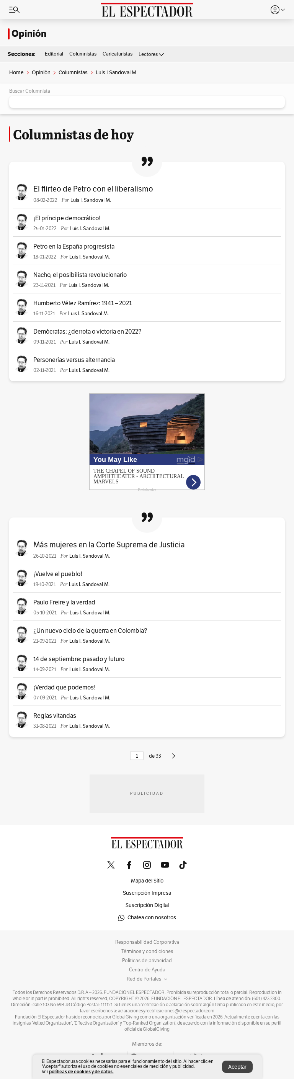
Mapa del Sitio (147, 881)
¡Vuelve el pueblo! (57, 574)
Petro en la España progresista (73, 247)
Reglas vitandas (54, 716)
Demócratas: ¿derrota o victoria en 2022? (87, 332)
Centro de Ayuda (147, 970)
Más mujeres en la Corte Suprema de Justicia (109, 545)
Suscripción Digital (147, 905)
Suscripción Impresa (147, 893)
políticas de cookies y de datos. (81, 1071)
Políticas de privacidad (147, 960)
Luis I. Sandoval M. (90, 200)
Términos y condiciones (147, 951)
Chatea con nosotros (151, 917)
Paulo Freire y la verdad (64, 602)
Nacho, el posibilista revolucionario (80, 275)
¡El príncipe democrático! (67, 218)
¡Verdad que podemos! (64, 687)
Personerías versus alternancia (74, 360)
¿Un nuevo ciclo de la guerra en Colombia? (90, 631)
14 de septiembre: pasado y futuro (78, 659)
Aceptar (237, 1067)
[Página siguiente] (173, 759)
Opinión (28, 33)
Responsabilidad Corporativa (147, 942)
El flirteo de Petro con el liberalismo (93, 189)
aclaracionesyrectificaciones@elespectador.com (166, 1011)
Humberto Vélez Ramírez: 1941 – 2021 (82, 303)
